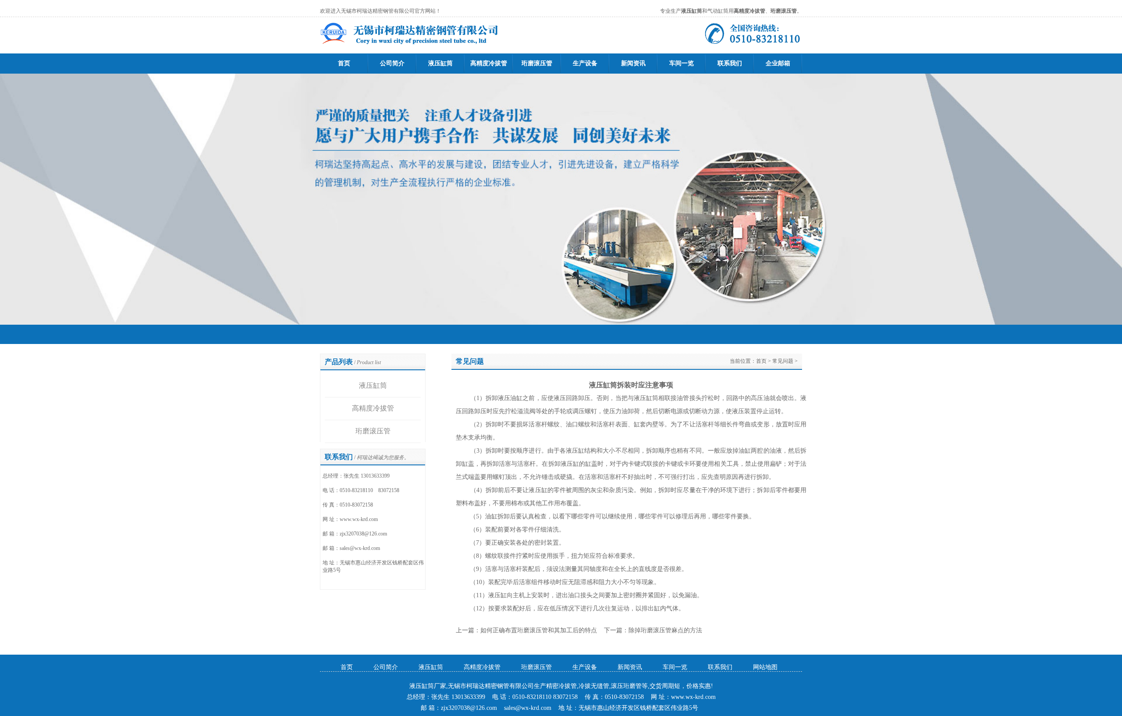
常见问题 (782, 361)
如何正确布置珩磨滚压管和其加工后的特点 (538, 630)
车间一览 (681, 63)
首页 (344, 63)
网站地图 (765, 667)
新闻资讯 (633, 63)
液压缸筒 (440, 63)
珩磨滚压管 (537, 63)
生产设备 (585, 63)
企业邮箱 (778, 63)
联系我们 (729, 63)
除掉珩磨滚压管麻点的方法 (665, 630)
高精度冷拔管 (488, 63)
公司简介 (392, 63)
